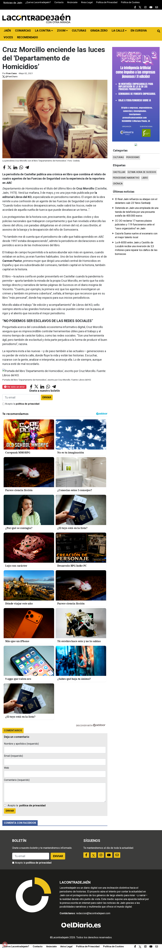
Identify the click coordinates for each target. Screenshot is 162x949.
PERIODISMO (133, 157)
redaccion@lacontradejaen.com (93, 913)
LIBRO (145, 178)
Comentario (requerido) (17, 779)
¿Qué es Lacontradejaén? (38, 2)
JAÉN (7, 30)
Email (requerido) (13, 755)
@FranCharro (11, 76)
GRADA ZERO (99, 30)
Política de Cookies (130, 2)
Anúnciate (72, 2)
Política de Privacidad (106, 2)
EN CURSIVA (139, 30)
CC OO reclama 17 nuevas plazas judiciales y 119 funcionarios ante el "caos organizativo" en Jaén (135, 224)
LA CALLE (118, 30)
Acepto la (22, 404)
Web (6, 767)
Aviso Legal (87, 2)
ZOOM (61, 30)
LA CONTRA (43, 30)
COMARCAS (23, 30)
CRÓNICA (118, 183)
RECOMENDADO (27, 37)
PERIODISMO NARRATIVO (126, 178)
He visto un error (15, 386)
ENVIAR (46, 397)
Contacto (59, 2)
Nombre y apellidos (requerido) (21, 743)
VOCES (8, 37)
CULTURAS (79, 30)
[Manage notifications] (4, 944)
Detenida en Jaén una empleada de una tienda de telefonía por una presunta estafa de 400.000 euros (136, 211)
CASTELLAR (119, 172)
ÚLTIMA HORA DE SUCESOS (142, 172)
